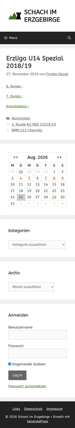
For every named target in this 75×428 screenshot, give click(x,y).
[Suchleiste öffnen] (69, 38)
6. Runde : (14, 86)
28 (21, 172)
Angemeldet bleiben (28, 364)
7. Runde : (14, 96)
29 (54, 197)
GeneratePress (37, 421)
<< (15, 157)
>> (59, 157)
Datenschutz (33, 409)
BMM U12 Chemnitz (27, 130)
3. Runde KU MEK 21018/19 (34, 124)
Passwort (16, 346)
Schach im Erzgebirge (42, 15)
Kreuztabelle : (17, 106)
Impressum (54, 409)
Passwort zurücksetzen (27, 386)
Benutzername (20, 327)
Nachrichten (21, 118)
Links (16, 409)
